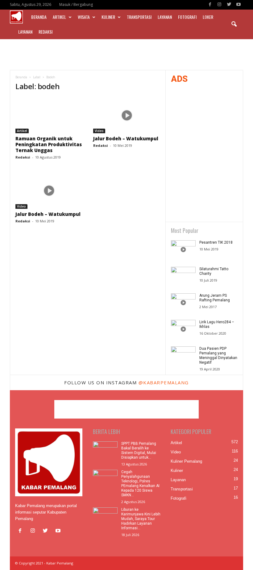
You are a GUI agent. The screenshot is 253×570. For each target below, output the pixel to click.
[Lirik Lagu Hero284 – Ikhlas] (183, 329)
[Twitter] (229, 5)
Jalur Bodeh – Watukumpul (125, 138)
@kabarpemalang (164, 382)
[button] (234, 24)
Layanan (165, 17)
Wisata (84, 17)
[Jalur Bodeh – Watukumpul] (126, 115)
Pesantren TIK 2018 (216, 242)
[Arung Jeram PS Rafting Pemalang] (183, 302)
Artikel (59, 17)
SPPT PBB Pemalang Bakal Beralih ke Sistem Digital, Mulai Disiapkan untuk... (138, 450)
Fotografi (187, 17)
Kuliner (108, 17)
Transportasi (139, 17)
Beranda (39, 17)
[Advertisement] (126, 54)
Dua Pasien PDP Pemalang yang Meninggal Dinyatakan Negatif (218, 355)
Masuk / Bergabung (76, 4)
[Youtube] (238, 5)
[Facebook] (210, 5)
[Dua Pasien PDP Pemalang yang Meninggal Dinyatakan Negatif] (183, 355)
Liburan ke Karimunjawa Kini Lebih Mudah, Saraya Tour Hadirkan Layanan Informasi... (140, 518)
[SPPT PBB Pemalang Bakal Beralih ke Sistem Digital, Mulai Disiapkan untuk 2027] (105, 450)
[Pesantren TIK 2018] (183, 249)
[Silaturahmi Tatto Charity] (183, 276)
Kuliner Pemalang (186, 461)
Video (99, 131)
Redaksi (45, 31)
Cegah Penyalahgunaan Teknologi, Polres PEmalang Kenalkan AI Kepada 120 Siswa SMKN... (140, 483)
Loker (208, 17)
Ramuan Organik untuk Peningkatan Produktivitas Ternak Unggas (48, 144)
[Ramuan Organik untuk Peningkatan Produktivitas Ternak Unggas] (49, 115)
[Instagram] (219, 5)
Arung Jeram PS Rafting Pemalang (214, 297)
